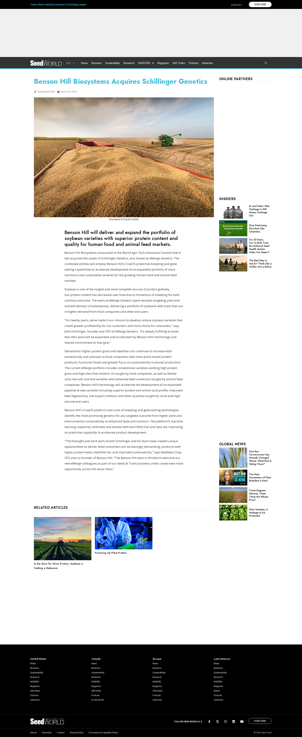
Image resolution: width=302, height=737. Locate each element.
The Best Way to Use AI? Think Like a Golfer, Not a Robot (260, 263)
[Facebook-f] (209, 721)
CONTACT (236, 4)
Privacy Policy (76, 732)
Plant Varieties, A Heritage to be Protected (258, 513)
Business (96, 63)
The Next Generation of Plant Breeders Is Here (260, 477)
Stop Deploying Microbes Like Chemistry (258, 228)
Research (129, 63)
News (84, 63)
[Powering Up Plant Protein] (123, 548)
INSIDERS (144, 63)
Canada (96, 659)
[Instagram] (225, 721)
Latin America (222, 659)
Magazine (163, 63)
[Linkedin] (233, 721)
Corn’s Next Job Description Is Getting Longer (58, 4)
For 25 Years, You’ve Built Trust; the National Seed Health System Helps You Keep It (259, 246)
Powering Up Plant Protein (111, 553)
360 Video (178, 63)
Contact (60, 732)
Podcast (193, 63)
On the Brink (97, 699)
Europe (157, 659)
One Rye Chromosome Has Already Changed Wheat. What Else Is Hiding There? (260, 458)
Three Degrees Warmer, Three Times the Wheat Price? (258, 495)
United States (38, 659)
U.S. (68, 63)
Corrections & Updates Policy (103, 732)
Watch (217, 690)
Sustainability (112, 63)
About (33, 732)
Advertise (207, 63)
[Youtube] (242, 721)
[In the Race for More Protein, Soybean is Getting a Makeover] (62, 559)
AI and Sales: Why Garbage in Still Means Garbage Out (259, 210)
